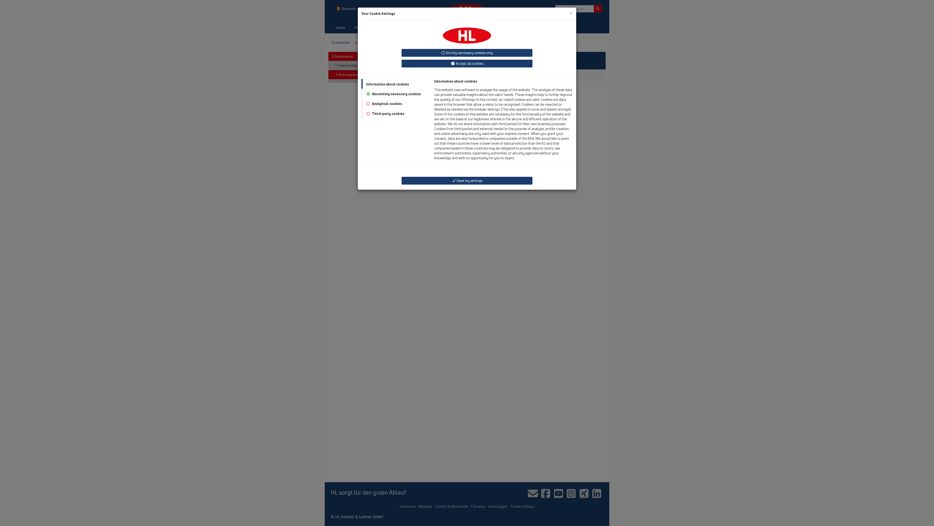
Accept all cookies (469, 63)
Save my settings (469, 180)
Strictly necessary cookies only (469, 52)
